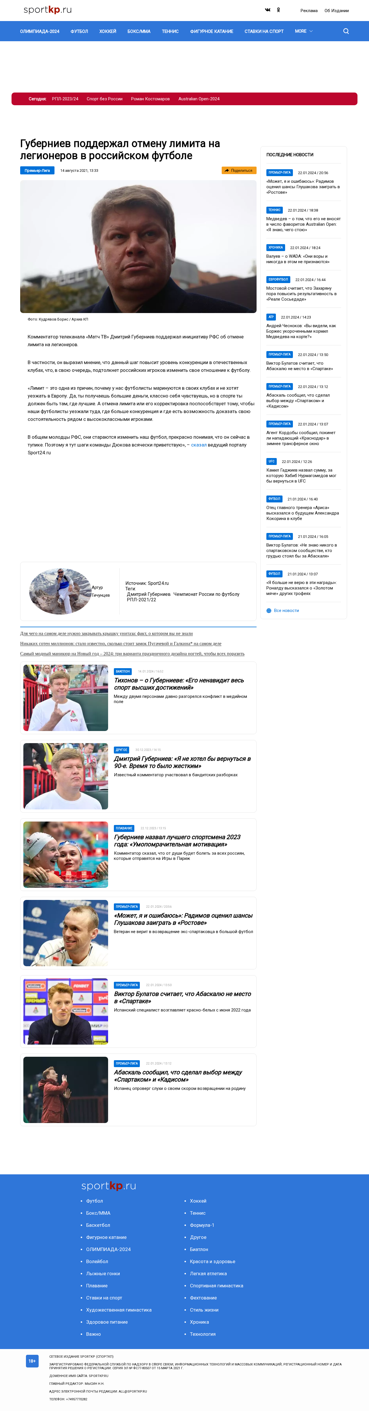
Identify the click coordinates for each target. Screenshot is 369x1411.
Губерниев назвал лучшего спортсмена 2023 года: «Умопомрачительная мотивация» (177, 841)
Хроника (276, 247)
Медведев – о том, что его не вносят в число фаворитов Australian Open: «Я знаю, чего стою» (303, 224)
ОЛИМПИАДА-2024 (108, 1249)
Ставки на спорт (104, 1298)
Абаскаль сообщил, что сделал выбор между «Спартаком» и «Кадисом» (178, 1076)
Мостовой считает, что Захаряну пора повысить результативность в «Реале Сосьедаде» (301, 294)
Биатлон (199, 1249)
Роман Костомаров (150, 98)
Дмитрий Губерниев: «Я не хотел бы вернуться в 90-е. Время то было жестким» (182, 762)
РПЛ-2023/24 (65, 98)
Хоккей (198, 1201)
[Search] (346, 31)
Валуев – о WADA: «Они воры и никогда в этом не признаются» (298, 259)
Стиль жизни (204, 1310)
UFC (271, 461)
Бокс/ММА (98, 1213)
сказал (199, 445)
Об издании (337, 10)
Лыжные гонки (103, 1273)
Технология (203, 1334)
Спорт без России (105, 98)
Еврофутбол (278, 279)
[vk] (268, 11)
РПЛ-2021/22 (141, 599)
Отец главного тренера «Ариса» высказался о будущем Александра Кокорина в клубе (302, 513)
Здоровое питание (107, 1322)
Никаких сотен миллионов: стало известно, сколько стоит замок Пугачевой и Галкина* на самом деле (120, 643)
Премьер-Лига (37, 170)
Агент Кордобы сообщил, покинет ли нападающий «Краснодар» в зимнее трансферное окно (301, 438)
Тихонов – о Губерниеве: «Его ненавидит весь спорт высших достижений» (179, 684)
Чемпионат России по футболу (207, 594)
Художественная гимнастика (119, 1310)
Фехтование (203, 1298)
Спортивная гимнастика (216, 1285)
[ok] (278, 11)
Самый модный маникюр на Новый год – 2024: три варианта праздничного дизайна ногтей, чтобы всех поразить (132, 653)
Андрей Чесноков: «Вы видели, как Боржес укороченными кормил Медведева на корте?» (301, 331)
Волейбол (97, 1261)
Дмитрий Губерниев (149, 594)
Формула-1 (202, 1225)
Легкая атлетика (208, 1273)
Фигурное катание (106, 1237)
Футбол (274, 498)
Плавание (97, 1285)
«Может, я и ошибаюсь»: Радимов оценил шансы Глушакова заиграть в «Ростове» (183, 919)
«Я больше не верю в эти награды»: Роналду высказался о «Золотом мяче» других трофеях (301, 588)
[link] (138, 246)
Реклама (310, 10)
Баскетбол (98, 1225)
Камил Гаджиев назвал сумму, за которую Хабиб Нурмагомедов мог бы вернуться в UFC (301, 476)
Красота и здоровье (212, 1261)
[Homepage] (47, 10)
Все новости (286, 610)
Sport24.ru (158, 583)
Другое (198, 1237)
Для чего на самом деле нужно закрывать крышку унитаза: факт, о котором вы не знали (106, 633)
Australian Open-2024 (198, 98)
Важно (93, 1334)
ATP (271, 317)
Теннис (274, 210)
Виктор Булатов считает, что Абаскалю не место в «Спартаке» (299, 366)
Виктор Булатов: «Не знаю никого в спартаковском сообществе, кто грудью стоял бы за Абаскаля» (301, 550)
